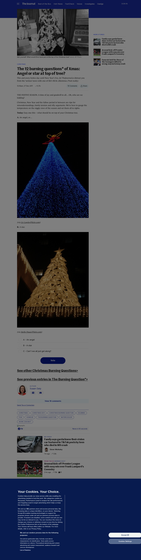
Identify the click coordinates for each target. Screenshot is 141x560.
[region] (70, 519)
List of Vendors (25, 550)
